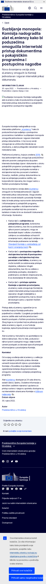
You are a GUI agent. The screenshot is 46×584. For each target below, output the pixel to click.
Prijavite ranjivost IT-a (11, 498)
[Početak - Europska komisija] (8, 8)
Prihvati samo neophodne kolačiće (27, 578)
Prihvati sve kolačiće (21, 570)
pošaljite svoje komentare (20, 431)
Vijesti (6, 23)
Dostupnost (7, 522)
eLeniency (26, 129)
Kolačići (5, 508)
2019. (38, 154)
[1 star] (5, 424)
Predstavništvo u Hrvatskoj (14, 410)
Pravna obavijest (9, 518)
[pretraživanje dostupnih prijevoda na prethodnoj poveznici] (42, 155)
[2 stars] (7, 424)
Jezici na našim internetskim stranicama (19, 503)
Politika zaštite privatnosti (13, 513)
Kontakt (5, 493)
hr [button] (29, 8)
